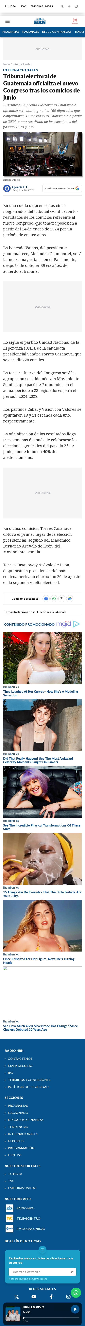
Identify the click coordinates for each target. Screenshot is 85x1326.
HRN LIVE (15, 1155)
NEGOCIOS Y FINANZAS (56, 31)
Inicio (6, 64)
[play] (75, 1309)
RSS (10, 1072)
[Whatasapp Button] (76, 1293)
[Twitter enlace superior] (62, 6)
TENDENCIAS (18, 1126)
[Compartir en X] (61, 598)
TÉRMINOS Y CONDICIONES (29, 1079)
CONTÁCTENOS (20, 1058)
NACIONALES (30, 31)
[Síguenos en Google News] (69, 598)
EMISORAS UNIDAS (42, 6)
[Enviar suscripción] (72, 1272)
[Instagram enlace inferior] (68, 1296)
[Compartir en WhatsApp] (54, 598)
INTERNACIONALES (23, 1134)
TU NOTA (10, 6)
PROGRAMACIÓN (21, 1148)
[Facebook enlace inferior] (51, 1296)
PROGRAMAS (10, 31)
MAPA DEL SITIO (20, 1065)
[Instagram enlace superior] (76, 6)
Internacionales (22, 64)
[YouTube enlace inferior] (33, 1296)
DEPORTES (16, 1141)
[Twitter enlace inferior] (16, 1296)
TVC (23, 6)
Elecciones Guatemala (51, 612)
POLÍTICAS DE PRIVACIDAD (28, 1087)
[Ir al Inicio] (40, 21)
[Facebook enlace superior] (69, 6)
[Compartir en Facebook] (46, 598)
